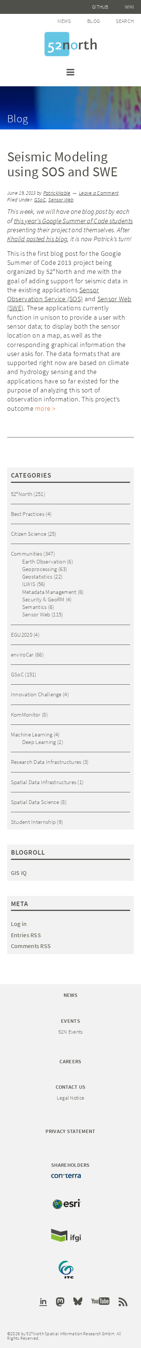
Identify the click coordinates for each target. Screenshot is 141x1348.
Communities (26, 553)
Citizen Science (29, 533)
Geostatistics (37, 576)
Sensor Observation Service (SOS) (53, 294)
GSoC (40, 200)
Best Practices (27, 513)
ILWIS (29, 584)
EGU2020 (21, 634)
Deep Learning (39, 741)
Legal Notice (71, 1097)
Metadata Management (49, 591)
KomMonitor (26, 714)
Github (100, 7)
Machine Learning (32, 734)
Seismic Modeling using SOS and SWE (62, 164)
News (64, 21)
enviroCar (22, 654)
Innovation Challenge (36, 694)
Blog (93, 21)
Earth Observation (44, 561)
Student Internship (33, 821)
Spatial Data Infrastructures (43, 782)
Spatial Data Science (35, 801)
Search (125, 21)
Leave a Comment (99, 193)
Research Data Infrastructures (46, 761)
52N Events (70, 1031)
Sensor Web (60, 200)
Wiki (129, 7)
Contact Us (71, 1087)
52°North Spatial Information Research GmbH (70, 44)
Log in (19, 923)
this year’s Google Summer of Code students (73, 220)
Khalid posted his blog (37, 238)
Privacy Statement (70, 1131)
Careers (70, 1061)
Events (70, 1020)
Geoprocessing (39, 569)
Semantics (34, 606)
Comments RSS (31, 946)
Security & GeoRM (43, 599)
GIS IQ (19, 872)
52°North (21, 493)
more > (45, 408)
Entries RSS (26, 935)
